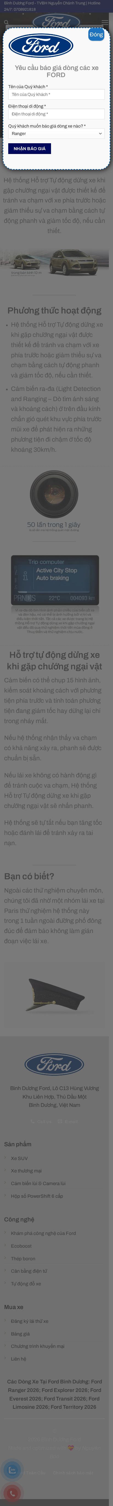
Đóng (96, 34)
